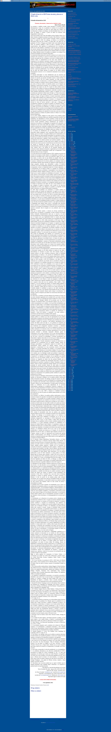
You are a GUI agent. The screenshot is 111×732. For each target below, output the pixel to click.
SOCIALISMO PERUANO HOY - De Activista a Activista (74, 84)
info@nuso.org (48, 672)
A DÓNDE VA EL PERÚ (72, 44)
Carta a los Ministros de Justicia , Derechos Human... (74, 208)
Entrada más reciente (35, 719)
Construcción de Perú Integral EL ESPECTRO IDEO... (74, 270)
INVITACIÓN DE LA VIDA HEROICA (74, 58)
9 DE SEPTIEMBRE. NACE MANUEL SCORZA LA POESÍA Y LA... (74, 299)
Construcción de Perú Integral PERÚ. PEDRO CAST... (73, 187)
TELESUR (70, 108)
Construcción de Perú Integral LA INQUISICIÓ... (73, 283)
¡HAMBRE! (72, 344)
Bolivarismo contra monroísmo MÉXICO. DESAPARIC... (74, 326)
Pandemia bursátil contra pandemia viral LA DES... (74, 164)
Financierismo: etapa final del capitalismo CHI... (73, 339)
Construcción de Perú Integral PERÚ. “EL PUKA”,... (73, 168)
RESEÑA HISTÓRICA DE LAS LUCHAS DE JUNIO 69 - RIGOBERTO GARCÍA (74, 79)
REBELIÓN (70, 18)
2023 (70, 137)
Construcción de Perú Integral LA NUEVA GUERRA (73, 181)
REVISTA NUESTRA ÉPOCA (73, 38)
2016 (70, 385)
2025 (70, 134)
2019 (70, 381)
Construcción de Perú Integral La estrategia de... (74, 245)
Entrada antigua (62, 719)
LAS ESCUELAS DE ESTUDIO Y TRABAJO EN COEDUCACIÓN (73, 61)
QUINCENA (70, 76)
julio (71, 369)
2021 (70, 140)
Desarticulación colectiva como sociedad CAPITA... (74, 350)
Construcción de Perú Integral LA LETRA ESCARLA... (73, 234)
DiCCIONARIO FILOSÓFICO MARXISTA (73, 117)
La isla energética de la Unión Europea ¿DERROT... (74, 237)
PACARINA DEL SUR (71, 16)
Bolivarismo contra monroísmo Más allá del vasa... (74, 171)
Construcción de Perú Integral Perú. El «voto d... (74, 316)
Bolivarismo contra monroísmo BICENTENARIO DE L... (74, 241)
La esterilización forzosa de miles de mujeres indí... (74, 251)
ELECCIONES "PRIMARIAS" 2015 (74, 57)
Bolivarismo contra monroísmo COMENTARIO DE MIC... (73, 191)
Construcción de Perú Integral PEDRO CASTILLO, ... (73, 347)
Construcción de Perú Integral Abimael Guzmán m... (73, 218)
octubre (71, 144)
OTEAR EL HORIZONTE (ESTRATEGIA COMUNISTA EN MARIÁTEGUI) (73, 93)
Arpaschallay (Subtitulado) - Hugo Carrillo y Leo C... (73, 286)
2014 (70, 388)
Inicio (49, 719)
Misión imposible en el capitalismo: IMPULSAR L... (73, 248)
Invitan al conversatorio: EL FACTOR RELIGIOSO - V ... (74, 342)
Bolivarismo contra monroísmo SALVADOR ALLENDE (74, 280)
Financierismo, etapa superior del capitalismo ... (73, 258)
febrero (71, 376)
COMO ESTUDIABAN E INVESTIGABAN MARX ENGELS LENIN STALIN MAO (73, 97)
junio (71, 370)
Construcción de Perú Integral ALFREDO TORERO (73, 277)
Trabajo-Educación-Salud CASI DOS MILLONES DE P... (74, 184)
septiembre (72, 146)
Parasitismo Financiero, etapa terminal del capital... (74, 357)
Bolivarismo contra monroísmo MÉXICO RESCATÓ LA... (74, 178)
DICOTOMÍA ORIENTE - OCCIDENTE (74, 52)
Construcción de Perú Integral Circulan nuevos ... (73, 174)
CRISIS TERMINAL (71, 48)
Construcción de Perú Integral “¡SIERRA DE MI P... (74, 224)
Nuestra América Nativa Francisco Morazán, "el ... (74, 264)
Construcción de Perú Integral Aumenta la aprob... (73, 261)
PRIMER (69, 74)
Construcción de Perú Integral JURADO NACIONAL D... (73, 292)
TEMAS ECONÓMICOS (72, 86)
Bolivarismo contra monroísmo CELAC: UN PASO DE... (73, 195)
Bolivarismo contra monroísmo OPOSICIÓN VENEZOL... (73, 361)
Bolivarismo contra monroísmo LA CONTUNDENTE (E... (74, 198)
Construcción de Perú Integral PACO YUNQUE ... (73, 365)
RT (68, 106)
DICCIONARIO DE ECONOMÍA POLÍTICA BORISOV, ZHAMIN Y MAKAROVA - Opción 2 (73, 120)
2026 (70, 133)
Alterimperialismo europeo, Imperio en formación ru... (73, 205)
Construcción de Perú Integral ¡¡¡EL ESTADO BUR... (74, 309)
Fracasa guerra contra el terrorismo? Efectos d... (74, 273)
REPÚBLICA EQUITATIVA (72, 14)
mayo (71, 372)
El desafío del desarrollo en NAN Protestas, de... (74, 312)
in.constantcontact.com (46, 675)
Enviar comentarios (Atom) (50, 722)
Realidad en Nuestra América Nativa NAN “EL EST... (74, 231)
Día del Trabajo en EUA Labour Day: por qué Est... (74, 319)
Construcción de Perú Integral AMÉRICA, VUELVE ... (73, 295)
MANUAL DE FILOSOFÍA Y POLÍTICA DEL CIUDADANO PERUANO (74, 64)
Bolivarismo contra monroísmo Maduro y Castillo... (74, 214)
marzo (71, 375)
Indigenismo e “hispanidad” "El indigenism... (73, 148)
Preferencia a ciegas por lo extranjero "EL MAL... (74, 303)
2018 (70, 382)
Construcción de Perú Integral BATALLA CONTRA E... (73, 161)
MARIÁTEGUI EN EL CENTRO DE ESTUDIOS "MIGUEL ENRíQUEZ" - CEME (74, 28)
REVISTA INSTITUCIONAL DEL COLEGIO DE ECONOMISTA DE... (74, 354)
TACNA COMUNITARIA (72, 21)
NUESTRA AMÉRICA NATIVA (73, 67)
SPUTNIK (69, 110)
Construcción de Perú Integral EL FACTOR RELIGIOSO (74, 221)
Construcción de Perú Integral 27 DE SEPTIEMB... (73, 155)
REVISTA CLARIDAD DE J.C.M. (73, 34)
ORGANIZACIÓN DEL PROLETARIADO (72, 70)
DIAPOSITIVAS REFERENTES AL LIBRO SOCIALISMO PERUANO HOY (74, 51)
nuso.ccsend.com (61, 672)
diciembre (72, 141)
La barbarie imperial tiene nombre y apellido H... (74, 267)
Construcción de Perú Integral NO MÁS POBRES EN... (73, 227)
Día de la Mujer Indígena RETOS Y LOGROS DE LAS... (74, 332)
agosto (71, 367)
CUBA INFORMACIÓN (72, 13)
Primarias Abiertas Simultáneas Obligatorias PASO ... (74, 255)
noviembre (72, 143)
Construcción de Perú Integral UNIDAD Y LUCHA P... (73, 158)
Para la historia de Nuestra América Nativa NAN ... (73, 201)
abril (71, 373)
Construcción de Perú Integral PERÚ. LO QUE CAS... (73, 211)
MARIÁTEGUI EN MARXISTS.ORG (74, 31)
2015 (70, 387)
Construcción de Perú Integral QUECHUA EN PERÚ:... (74, 322)
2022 (70, 139)
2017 (70, 384)
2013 (70, 390)
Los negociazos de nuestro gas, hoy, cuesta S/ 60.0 (73, 306)
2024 (70, 136)
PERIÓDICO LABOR (71, 36)
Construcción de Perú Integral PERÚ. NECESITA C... (73, 335)
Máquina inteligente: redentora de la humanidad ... (73, 329)
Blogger (63, 729)
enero (71, 378)
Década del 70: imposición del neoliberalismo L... (73, 151)
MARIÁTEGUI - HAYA (71, 65)
